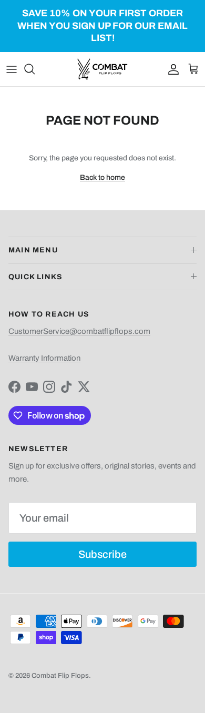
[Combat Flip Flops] (102, 69)
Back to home (102, 177)
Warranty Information (44, 358)
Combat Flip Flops (60, 675)
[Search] (34, 68)
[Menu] (11, 68)
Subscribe (102, 554)
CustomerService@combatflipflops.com (79, 331)
